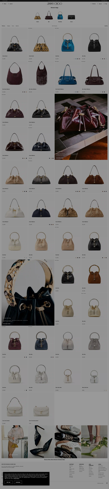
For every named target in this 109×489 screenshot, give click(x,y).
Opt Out (8, 482)
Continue (18, 482)
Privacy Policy (16, 478)
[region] (26, 478)
